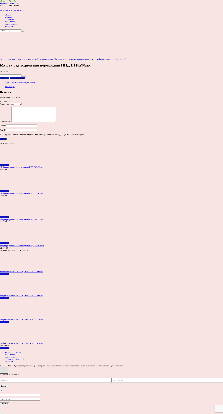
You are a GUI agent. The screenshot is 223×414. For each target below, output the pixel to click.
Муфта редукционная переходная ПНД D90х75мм (21, 219)
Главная (8, 14)
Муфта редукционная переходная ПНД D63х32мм (21, 167)
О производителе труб (14, 359)
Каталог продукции (13, 352)
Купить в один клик (17, 78)
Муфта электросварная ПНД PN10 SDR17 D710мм (21, 319)
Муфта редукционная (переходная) (111, 59)
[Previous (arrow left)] (1, 413)
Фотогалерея (10, 21)
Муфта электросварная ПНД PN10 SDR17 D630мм (21, 343)
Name (3, 126)
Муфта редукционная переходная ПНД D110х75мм (22, 245)
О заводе (8, 17)
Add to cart (4, 78)
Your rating (5, 104)
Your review (5, 121)
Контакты (9, 26)
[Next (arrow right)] (3, 413)
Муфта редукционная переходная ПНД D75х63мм (21, 193)
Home (2, 59)
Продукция (9, 19)
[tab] (114, 87)
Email (3, 130)
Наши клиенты (11, 24)
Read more (4, 274)
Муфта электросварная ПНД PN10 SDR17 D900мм (21, 272)
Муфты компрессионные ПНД (81, 59)
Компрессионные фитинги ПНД (53, 59)
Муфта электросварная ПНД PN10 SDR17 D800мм (21, 295)
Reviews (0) (10, 87)
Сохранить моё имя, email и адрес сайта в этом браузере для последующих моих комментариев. (44, 134)
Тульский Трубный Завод (10, 10)
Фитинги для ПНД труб (28, 59)
